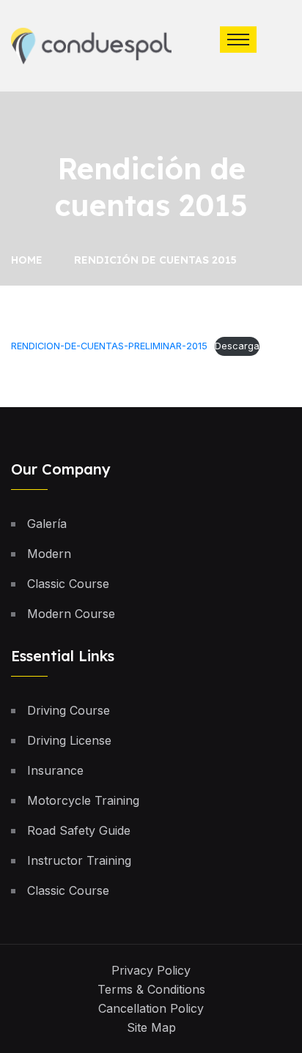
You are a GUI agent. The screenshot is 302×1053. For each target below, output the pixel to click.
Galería (47, 523)
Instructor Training (79, 860)
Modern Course (71, 613)
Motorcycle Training (83, 800)
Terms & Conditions (151, 989)
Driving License (69, 740)
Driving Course (68, 710)
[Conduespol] (91, 44)
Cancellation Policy (151, 1008)
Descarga (237, 346)
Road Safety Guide (78, 830)
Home (29, 260)
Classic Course (68, 583)
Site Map (151, 1027)
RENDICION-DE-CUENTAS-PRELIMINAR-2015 (109, 346)
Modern (49, 553)
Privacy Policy (151, 970)
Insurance (55, 770)
